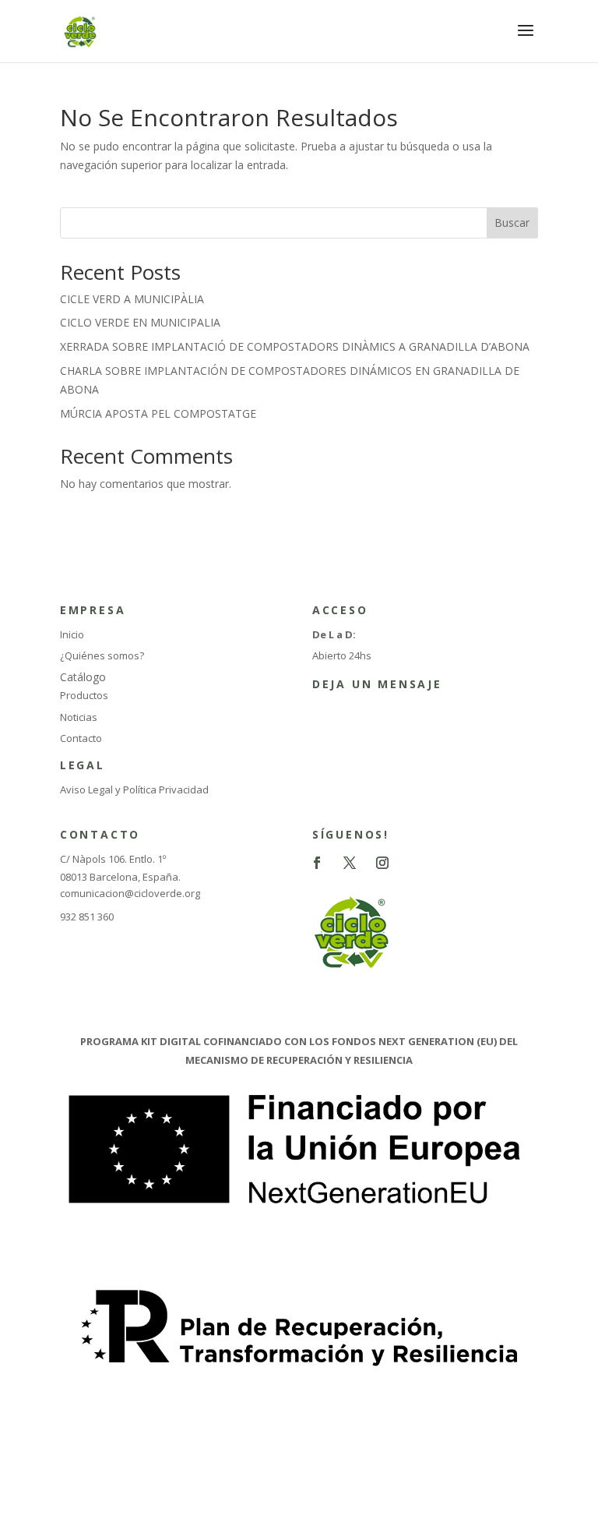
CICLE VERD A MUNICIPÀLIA (132, 298)
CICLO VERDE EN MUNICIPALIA (140, 322)
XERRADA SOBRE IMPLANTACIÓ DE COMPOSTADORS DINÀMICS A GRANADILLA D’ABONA (294, 346)
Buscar (511, 222)
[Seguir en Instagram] (382, 862)
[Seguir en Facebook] (316, 862)
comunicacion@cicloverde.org (130, 893)
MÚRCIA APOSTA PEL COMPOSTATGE (158, 413)
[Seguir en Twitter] (349, 862)
